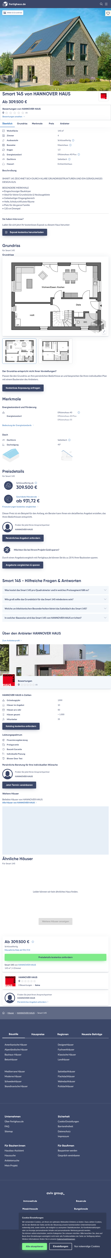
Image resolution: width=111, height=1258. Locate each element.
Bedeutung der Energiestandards (17, 425)
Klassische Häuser (67, 1054)
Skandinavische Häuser (16, 1086)
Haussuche (10, 1155)
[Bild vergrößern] (104, 331)
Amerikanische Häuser (16, 1044)
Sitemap (9, 1131)
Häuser (11, 1013)
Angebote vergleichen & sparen (23, 565)
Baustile (13, 1034)
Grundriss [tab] (22, 123)
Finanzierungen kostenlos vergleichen (19, 506)
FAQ (7, 1126)
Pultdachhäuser (66, 1086)
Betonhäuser (11, 1059)
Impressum (63, 1136)
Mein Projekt (11, 1165)
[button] (101, 4)
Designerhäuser (66, 1044)
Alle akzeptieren (34, 1246)
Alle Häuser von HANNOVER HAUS (18, 802)
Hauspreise (37, 1034)
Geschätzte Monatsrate (26, 496)
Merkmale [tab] (37, 123)
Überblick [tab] (7, 123)
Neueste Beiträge (92, 1034)
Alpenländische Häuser (16, 1049)
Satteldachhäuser (66, 1071)
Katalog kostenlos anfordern (21, 726)
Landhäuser (64, 1059)
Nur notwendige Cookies (87, 1246)
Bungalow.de (81, 1208)
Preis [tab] (51, 123)
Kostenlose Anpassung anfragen (23, 388)
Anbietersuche (12, 1160)
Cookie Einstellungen (68, 1121)
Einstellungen (60, 1246)
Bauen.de (81, 1201)
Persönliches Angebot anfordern (23, 538)
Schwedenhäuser (13, 1081)
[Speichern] (108, 13)
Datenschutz (64, 1131)
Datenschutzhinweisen (66, 1239)
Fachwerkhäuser (66, 1049)
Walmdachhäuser (66, 1081)
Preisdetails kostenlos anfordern (55, 957)
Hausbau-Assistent (14, 1150)
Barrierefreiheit (65, 1126)
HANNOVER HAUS (27, 965)
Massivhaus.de (30, 1208)
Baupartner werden (67, 1150)
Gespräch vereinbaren (69, 1155)
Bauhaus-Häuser (13, 1054)
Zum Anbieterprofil (11, 640)
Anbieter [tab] (64, 123)
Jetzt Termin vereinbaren (19, 785)
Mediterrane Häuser (15, 1071)
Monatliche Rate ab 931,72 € (17, 950)
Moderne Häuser (13, 1076)
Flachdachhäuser (66, 1076)
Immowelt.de (30, 1201)
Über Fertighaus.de (14, 1121)
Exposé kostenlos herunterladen (27, 232)
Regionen (63, 1034)
